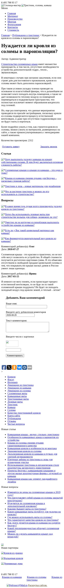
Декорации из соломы (19, 390)
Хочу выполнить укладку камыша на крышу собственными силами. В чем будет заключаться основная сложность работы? (32, 162)
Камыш (11, 407)
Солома (11, 410)
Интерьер (12, 382)
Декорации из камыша (19, 388)
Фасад (10, 379)
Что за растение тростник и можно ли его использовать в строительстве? (25, 193)
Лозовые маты (15, 401)
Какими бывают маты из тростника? (26, 509)
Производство (15, 19)
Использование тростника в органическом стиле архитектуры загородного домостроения (33, 466)
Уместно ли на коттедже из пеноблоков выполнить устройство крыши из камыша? (30, 223)
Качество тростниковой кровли (24, 413)
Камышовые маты (17, 396)
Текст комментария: (16, 320)
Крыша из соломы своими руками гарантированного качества (25, 444)
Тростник (12, 404)
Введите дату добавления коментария (26, 312)
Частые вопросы (16, 424)
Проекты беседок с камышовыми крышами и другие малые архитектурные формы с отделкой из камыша (34, 473)
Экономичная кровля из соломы (24, 451)
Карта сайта (13, 415)
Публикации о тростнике (26, 35)
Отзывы (11, 421)
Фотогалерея (14, 24)
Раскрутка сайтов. (37, 585)
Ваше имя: (11, 303)
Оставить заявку (11, 146)
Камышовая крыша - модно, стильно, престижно (33, 434)
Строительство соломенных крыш (19, 64)
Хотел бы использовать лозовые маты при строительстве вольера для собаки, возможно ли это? (29, 215)
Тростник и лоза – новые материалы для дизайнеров (33, 186)
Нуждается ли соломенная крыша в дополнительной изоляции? (26, 504)
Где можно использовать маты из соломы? (29, 517)
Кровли (11, 376)
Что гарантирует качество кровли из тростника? (33, 520)
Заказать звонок (48, 146)
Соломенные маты (17, 393)
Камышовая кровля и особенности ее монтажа (32, 448)
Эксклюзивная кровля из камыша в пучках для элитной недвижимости (32, 455)
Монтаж (11, 21)
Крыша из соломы (36, 577)
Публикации (14, 418)
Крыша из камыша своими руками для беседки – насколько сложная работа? (29, 179)
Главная (11, 13)
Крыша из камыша (12, 577)
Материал (12, 16)
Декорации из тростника (20, 385)
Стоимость (13, 30)
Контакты (12, 27)
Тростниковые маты (18, 399)
